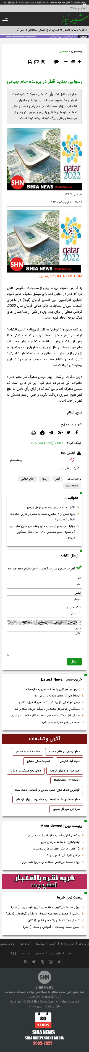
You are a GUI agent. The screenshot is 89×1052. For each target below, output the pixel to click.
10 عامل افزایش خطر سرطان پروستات (56, 848)
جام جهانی (27, 479)
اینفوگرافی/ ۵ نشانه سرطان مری (60, 842)
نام (79, 578)
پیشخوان (76, 51)
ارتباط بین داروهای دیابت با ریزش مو (57, 695)
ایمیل (77, 592)
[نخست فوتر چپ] (44, 1028)
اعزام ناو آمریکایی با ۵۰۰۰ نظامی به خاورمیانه (53, 689)
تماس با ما (67, 943)
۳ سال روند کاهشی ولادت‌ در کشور (54, 920)
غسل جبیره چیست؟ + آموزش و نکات (51, 927)
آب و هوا (25, 943)
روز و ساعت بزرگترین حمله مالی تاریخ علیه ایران (50, 862)
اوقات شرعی (7, 943)
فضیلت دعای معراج (38, 761)
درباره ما (84, 943)
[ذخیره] (43, 62)
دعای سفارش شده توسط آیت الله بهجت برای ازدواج (48, 799)
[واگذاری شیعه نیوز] (44, 36)
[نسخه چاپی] (30, 62)
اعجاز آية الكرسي (70, 761)
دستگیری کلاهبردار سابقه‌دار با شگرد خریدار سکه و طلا (47, 709)
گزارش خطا (68, 453)
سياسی (63, 51)
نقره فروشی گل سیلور (66, 809)
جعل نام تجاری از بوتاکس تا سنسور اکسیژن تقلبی (49, 702)
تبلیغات (70, 953)
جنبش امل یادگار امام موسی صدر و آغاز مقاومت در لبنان (45, 715)
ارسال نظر (66, 468)
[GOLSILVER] (44, 881)
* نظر (77, 628)
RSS (13, 953)
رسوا (44, 479)
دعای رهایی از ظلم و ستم (64, 751)
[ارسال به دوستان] (36, 62)
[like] (44, 460)
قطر (57, 479)
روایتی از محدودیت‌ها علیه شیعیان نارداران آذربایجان (43, 913)
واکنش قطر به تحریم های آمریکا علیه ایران (54, 835)
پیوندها (39, 943)
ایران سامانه (35, 1006)
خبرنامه (26, 953)
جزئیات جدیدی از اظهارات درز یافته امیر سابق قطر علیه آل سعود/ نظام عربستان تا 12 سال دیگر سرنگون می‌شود (42, 532)
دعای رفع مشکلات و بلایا (25, 770)
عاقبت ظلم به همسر (28, 751)
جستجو (39, 953)
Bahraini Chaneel (67, 780)
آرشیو (52, 943)
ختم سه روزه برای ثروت (65, 770)
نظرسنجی (55, 953)
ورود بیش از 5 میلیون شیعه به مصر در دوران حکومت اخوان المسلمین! (42, 517)
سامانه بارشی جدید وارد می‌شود (60, 722)
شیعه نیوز (72, 485)
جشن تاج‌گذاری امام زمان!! (63, 855)
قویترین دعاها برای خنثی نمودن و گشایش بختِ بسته (47, 789)
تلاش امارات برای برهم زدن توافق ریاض (51, 507)
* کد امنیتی (74, 607)
